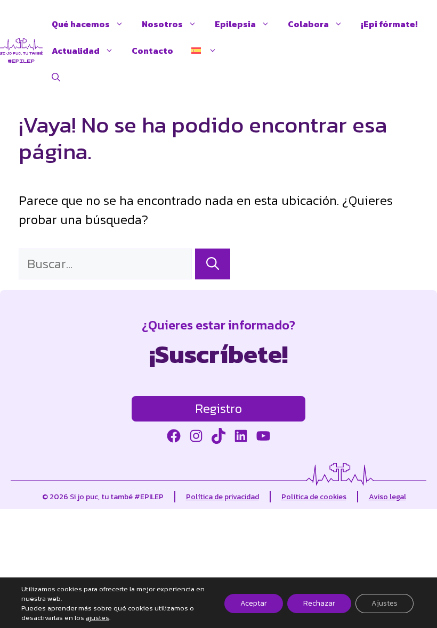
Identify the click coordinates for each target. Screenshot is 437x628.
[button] (56, 77)
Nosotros (162, 24)
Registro (218, 408)
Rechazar (319, 603)
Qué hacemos (81, 24)
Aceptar (253, 603)
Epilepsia (235, 24)
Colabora (308, 24)
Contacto (152, 50)
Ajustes (384, 603)
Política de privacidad (222, 496)
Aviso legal (387, 496)
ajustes (97, 618)
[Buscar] (212, 264)
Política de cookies (313, 496)
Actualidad (76, 50)
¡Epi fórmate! (389, 24)
